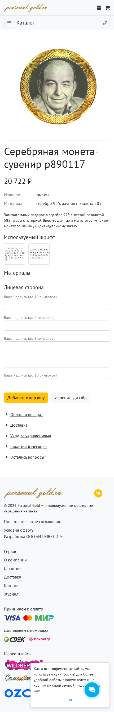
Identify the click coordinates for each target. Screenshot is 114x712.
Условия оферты (19, 530)
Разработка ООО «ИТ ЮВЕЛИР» (33, 536)
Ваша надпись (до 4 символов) (29, 317)
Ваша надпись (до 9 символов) (29, 338)
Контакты (12, 585)
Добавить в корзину (26, 397)
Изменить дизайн (71, 397)
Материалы (17, 272)
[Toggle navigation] (9, 22)
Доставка (12, 577)
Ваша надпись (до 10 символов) (30, 296)
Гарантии (12, 568)
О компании (15, 560)
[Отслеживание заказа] (99, 7)
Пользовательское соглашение (32, 521)
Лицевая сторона (24, 287)
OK (70, 700)
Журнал (11, 594)
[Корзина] (107, 7)
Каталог (25, 22)
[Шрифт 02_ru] (14, 254)
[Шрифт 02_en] (39, 254)
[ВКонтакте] (98, 492)
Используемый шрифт (29, 237)
